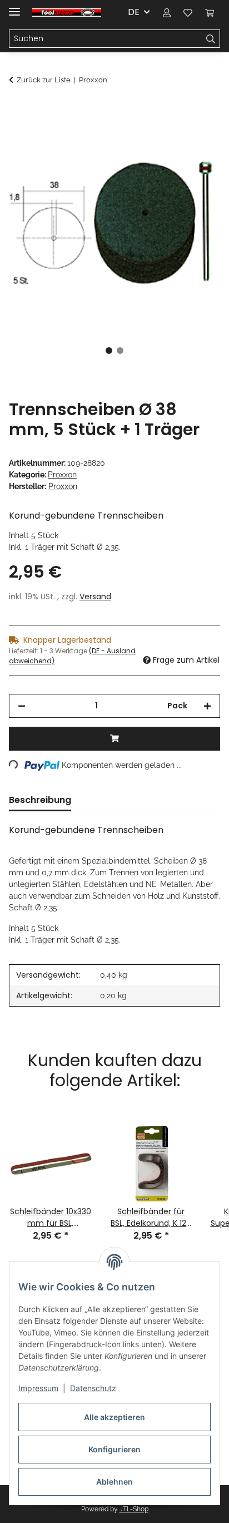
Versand (95, 596)
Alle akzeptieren (114, 1417)
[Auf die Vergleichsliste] (168, 137)
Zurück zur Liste (44, 80)
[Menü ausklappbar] (14, 7)
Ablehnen (114, 1481)
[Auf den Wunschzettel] (197, 137)
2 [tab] (120, 350)
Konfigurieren (114, 1449)
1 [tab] (109, 350)
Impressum (38, 1388)
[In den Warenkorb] (18, 109)
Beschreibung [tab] (40, 799)
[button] (166, 12)
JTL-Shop (134, 1509)
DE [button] (134, 12)
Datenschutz (93, 1388)
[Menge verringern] (21, 705)
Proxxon (62, 474)
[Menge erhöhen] (207, 705)
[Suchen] (211, 38)
